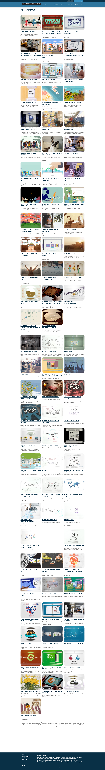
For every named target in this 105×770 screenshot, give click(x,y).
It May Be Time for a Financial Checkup (49, 326)
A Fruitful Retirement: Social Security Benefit (29, 397)
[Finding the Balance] (74, 151)
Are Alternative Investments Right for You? (29, 521)
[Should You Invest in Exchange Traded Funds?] (74, 568)
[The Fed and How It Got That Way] (52, 419)
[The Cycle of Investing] (31, 713)
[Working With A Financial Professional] (74, 126)
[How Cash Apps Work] (52, 78)
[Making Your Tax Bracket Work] (31, 665)
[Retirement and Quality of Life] (31, 177)
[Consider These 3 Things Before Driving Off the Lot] (74, 52)
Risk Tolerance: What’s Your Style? (29, 205)
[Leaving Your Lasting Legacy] (31, 151)
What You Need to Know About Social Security (29, 128)
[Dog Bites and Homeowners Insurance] (52, 151)
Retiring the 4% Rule (49, 594)
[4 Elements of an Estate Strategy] (52, 177)
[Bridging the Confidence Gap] (31, 276)
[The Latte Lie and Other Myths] (31, 300)
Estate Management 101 (50, 619)
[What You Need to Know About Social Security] (31, 126)
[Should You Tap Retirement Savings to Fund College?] (52, 30)
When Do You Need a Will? (73, 594)
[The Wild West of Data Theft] (74, 177)
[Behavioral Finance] (31, 30)
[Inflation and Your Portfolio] (74, 443)
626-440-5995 (25, 1)
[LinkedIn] (68, 1)
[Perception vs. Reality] (74, 689)
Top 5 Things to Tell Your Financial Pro (73, 80)
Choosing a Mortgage (72, 667)
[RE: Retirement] (74, 252)
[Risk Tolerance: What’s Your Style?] (31, 202)
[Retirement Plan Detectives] (52, 126)
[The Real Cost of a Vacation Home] (31, 468)
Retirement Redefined (29, 351)
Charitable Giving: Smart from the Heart (30, 619)
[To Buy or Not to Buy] (52, 641)
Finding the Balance (71, 153)
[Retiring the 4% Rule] (52, 592)
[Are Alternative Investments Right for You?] (31, 518)
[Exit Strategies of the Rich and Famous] (52, 665)
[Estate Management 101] (52, 617)
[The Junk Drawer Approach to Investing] (31, 492)
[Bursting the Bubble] (52, 443)
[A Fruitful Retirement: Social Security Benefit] (31, 395)
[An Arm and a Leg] (52, 468)
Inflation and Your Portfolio (71, 445)
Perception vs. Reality (72, 691)
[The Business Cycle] (52, 518)
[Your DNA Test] (31, 641)
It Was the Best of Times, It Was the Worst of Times (52, 302)
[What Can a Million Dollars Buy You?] (74, 617)
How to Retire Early (71, 421)
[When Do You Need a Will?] (74, 592)
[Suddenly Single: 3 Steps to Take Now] (52, 492)
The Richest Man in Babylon (74, 545)
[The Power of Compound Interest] (52, 568)
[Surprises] (31, 372)
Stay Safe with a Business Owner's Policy (30, 230)
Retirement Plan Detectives (48, 128)
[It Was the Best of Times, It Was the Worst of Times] (52, 300)
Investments (68, 351)
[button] (45, 5)
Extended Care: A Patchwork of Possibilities (52, 374)
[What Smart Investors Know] (31, 568)
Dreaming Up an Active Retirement (50, 205)
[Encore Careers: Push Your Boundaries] (74, 202)
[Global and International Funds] (74, 492)
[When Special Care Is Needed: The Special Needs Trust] (31, 324)
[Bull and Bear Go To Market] (52, 54)
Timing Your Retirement (73, 102)
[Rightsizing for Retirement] (74, 641)
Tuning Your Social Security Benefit (49, 278)
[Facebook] (71, 1)
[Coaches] (74, 372)
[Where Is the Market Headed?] (31, 592)
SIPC (45, 761)
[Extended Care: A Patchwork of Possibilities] (52, 372)
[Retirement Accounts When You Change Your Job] (31, 52)
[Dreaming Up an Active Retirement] (52, 202)
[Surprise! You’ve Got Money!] (52, 252)
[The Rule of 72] (74, 518)
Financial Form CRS (42, 755)
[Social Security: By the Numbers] (74, 30)
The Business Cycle (49, 520)
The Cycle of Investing (29, 715)
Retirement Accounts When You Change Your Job (31, 54)
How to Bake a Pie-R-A (28, 102)
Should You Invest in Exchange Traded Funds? (73, 570)
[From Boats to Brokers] (52, 395)
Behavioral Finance (28, 31)
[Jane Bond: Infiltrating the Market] (31, 419)
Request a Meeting (78, 1)
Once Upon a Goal (70, 229)
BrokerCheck (73, 758)
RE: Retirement (69, 253)
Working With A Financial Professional (73, 128)
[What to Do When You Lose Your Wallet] (74, 468)
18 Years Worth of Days (29, 80)
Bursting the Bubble (50, 445)
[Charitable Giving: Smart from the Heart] (31, 617)
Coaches (67, 374)
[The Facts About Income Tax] (31, 689)
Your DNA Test (26, 643)
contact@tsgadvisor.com (35, 1)
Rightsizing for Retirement (74, 643)
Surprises (24, 374)
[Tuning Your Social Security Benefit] (52, 276)
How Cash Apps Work (49, 80)
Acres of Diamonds (49, 351)
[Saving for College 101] (74, 276)
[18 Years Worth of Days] (31, 78)
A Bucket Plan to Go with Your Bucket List (30, 546)
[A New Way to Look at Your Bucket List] (31, 252)
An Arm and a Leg (48, 470)
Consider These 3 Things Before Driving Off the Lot (74, 54)
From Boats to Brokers (50, 397)
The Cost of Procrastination (70, 302)
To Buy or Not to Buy (50, 643)
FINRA (42, 761)
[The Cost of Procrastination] (74, 300)
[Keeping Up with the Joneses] (31, 443)
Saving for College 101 (72, 277)
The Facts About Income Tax (31, 691)
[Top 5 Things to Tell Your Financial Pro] (74, 78)
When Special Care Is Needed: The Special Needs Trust (30, 327)
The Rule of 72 (69, 520)
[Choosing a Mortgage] (74, 665)
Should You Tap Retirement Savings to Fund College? (52, 32)
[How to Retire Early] (74, 419)
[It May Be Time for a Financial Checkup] (52, 324)
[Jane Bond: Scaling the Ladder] (74, 395)
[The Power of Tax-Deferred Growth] (52, 689)
